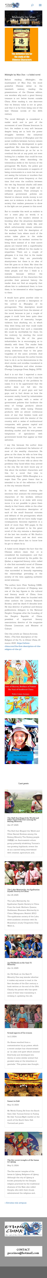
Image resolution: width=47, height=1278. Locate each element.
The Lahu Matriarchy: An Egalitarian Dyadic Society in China (23, 890)
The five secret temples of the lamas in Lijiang (23, 1161)
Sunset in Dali (13, 1101)
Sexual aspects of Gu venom (19, 1033)
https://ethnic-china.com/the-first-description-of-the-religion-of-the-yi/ (23, 646)
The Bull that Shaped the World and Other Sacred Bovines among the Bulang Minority (23, 820)
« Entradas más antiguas (16, 1203)
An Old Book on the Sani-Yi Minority (19, 964)
